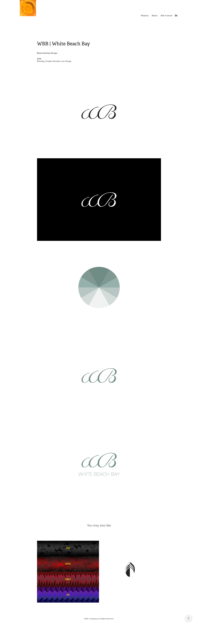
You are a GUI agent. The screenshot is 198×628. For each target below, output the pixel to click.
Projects (144, 15)
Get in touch (166, 15)
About (154, 15)
